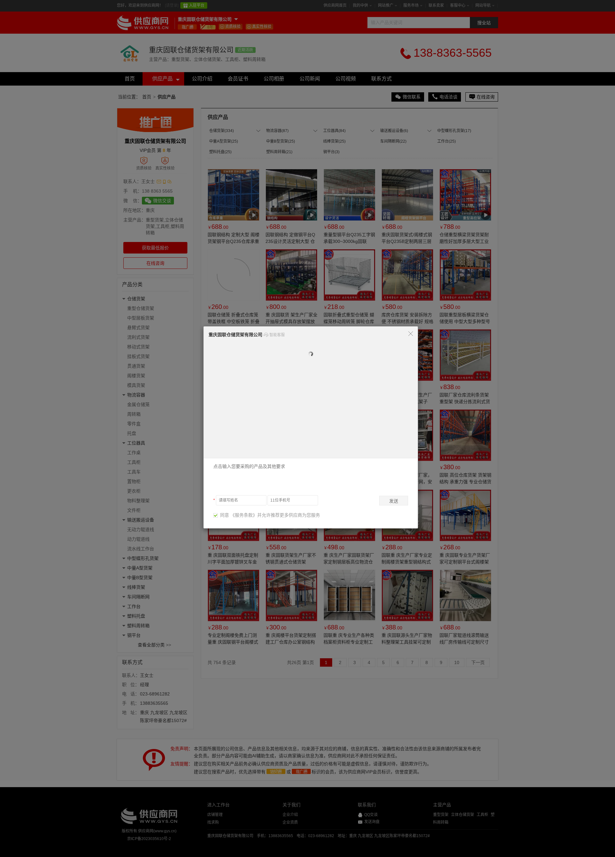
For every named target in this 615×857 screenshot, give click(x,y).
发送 (393, 500)
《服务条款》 (243, 515)
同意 (223, 515)
